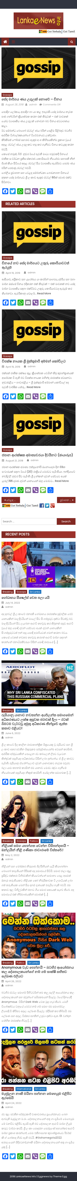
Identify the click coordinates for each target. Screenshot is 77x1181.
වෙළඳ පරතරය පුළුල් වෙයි (13, 500)
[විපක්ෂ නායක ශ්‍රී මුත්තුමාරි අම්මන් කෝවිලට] (38, 330)
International (24, 1088)
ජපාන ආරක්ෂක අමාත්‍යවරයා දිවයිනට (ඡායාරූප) (37, 455)
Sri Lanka (35, 591)
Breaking (8, 591)
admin (33, 104)
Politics (34, 841)
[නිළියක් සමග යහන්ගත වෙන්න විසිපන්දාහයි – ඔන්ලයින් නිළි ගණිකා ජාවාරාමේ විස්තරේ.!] (38, 814)
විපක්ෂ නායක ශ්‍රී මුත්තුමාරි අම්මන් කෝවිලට (34, 361)
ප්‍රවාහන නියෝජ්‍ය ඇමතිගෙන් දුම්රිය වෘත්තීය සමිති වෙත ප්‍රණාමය (68, 500)
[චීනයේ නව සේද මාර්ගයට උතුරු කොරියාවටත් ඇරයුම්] (38, 232)
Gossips (7, 94)
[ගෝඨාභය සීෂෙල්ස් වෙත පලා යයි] (38, 565)
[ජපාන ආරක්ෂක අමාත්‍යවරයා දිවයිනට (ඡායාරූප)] (38, 424)
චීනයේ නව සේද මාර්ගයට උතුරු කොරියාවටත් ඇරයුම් (35, 265)
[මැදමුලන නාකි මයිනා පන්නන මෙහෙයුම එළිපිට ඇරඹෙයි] (38, 1062)
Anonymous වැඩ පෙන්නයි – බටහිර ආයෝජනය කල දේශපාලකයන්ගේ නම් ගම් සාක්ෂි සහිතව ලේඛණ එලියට (37, 971)
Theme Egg (60, 1176)
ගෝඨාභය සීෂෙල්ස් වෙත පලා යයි (25, 597)
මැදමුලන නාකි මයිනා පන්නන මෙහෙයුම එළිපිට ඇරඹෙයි (36, 1095)
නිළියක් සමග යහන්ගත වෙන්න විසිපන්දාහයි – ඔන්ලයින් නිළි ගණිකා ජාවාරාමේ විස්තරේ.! (35, 848)
